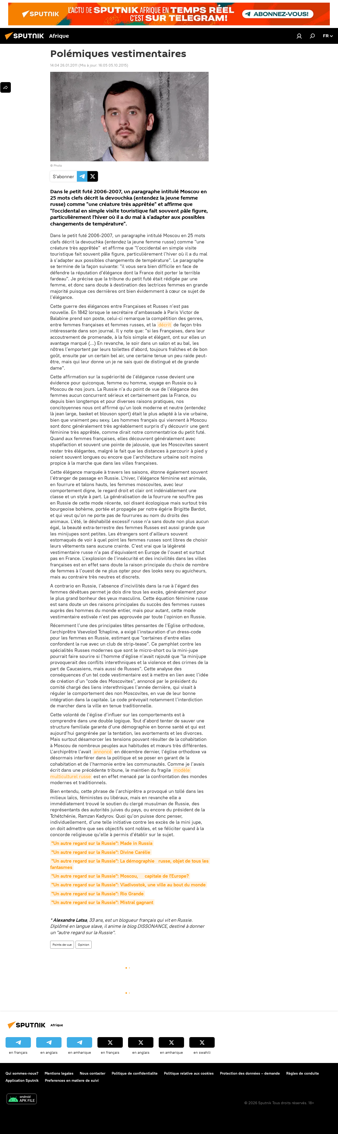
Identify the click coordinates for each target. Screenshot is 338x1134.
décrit (164, 325)
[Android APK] (22, 1099)
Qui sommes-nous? (22, 1073)
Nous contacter (92, 1073)
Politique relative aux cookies (189, 1073)
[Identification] (299, 36)
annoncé (103, 752)
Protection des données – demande (250, 1073)
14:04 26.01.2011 (63, 65)
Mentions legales (59, 1073)
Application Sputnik (22, 1080)
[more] (5, 87)
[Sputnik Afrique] (26, 40)
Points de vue (62, 945)
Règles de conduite (302, 1073)
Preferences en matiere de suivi (72, 1080)
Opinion (83, 945)
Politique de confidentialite (135, 1073)
